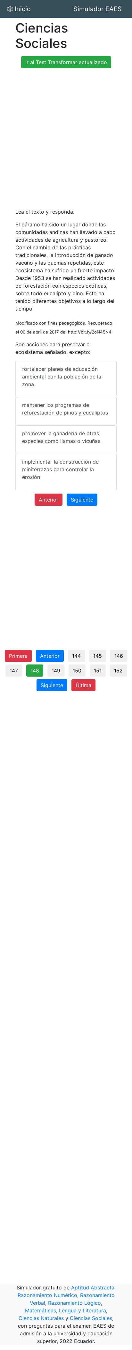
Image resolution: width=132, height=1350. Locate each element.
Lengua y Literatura (82, 1310)
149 (56, 670)
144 (76, 656)
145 (97, 656)
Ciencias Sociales (91, 1318)
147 (14, 670)
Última (83, 685)
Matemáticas (40, 1310)
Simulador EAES (97, 9)
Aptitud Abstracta (92, 1287)
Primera (18, 656)
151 (98, 670)
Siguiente (82, 499)
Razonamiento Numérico (47, 1295)
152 (118, 670)
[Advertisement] (66, 139)
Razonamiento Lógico (74, 1303)
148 (34, 670)
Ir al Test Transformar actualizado (66, 62)
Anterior (48, 499)
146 (118, 656)
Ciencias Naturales (41, 1318)
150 (77, 670)
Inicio (23, 9)
